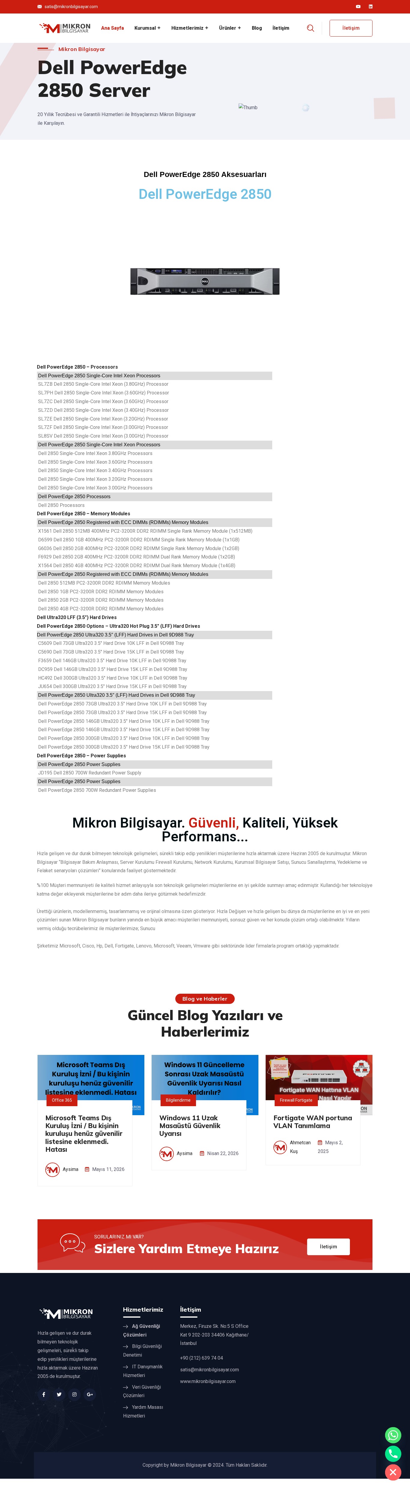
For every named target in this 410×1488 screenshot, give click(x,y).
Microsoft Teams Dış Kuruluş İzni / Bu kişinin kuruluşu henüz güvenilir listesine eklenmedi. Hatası (83, 1134)
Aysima (70, 1169)
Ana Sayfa (112, 28)
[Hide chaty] (393, 1472)
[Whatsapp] (393, 1435)
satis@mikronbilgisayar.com (71, 6)
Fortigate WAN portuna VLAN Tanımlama (312, 1122)
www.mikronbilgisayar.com (208, 1381)
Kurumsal (145, 28)
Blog (257, 28)
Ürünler (227, 28)
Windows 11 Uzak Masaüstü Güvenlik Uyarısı (189, 1126)
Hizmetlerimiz (187, 28)
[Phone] (393, 1454)
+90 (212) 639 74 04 (201, 1358)
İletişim (281, 28)
